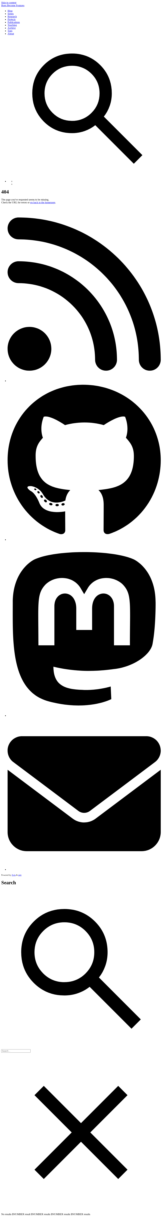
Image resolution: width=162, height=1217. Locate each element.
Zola (14, 875)
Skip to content (8, 2)
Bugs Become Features (12, 5)
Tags (10, 30)
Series (11, 13)
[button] (87, 109)
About (11, 33)
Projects (12, 19)
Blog (10, 11)
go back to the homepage (42, 202)
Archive (12, 28)
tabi (20, 875)
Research (12, 16)
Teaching (12, 25)
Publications (14, 22)
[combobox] (16, 1051)
